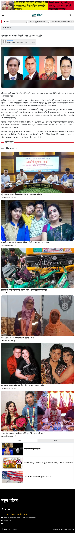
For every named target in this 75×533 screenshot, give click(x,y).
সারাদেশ (8, 28)
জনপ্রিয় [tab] (55, 440)
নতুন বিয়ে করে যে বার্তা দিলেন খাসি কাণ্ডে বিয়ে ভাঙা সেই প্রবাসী (23, 433)
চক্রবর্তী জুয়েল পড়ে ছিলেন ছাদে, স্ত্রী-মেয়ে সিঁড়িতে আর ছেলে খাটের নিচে (25, 242)
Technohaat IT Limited (67, 529)
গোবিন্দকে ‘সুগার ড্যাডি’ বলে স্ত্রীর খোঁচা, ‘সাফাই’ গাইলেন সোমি (22, 385)
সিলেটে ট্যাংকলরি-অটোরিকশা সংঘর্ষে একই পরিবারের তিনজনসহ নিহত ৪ (25, 290)
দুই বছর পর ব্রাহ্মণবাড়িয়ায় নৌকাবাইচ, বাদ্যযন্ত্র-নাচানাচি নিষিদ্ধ (21, 194)
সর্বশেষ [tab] (19, 441)
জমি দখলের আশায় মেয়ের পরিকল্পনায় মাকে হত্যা (17, 338)
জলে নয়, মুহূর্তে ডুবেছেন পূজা (26, 22)
